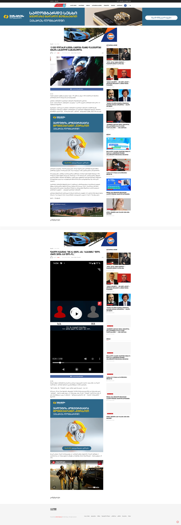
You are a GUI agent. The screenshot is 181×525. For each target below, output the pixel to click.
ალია (58, 52)
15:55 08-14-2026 (110, 291)
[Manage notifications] (178, 522)
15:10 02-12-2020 (66, 52)
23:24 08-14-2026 (110, 65)
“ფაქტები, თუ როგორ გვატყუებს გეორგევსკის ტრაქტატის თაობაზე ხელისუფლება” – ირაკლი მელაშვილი (118, 105)
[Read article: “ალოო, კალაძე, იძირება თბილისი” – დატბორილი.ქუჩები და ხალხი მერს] (118, 54)
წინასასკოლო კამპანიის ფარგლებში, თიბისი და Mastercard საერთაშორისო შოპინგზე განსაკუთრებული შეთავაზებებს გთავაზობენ (118, 153)
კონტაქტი (56, 1)
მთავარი (51, 44)
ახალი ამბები (73, 5)
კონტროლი (106, 5)
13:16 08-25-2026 (110, 176)
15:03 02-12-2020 (66, 257)
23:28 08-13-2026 (110, 108)
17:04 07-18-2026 (110, 129)
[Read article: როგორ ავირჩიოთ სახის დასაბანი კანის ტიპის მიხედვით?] (118, 204)
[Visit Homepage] (60, 5)
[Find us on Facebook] (125, 5)
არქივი (129, 516)
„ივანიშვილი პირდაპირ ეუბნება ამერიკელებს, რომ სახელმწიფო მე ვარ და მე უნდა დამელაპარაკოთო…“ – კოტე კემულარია (117, 126)
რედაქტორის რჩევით (97, 5)
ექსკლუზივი (81, 5)
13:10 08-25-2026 (110, 400)
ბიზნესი (88, 5)
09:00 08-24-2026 (110, 215)
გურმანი (113, 5)
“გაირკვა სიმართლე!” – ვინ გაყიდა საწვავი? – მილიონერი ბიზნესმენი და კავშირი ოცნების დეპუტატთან (118, 83)
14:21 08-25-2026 (110, 156)
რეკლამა (52, 1)
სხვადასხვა (119, 5)
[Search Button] (130, 5)
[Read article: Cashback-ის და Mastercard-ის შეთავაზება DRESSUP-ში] (118, 165)
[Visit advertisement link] (90, 36)
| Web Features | (58, 516)
